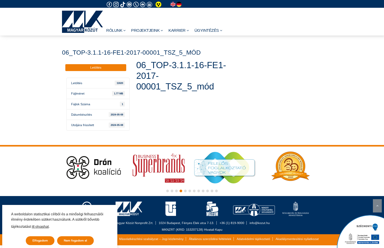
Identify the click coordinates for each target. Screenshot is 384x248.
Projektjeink (145, 30)
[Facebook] (110, 4)
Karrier (177, 30)
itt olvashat (40, 226)
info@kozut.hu (260, 223)
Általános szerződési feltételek (210, 239)
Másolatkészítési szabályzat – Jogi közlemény (151, 239)
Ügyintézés (206, 30)
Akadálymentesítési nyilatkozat (297, 239)
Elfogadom (40, 240)
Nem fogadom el (75, 240)
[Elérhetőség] (136, 4)
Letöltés (95, 67)
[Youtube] (130, 4)
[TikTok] (123, 4)
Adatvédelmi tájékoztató (253, 239)
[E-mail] (143, 4)
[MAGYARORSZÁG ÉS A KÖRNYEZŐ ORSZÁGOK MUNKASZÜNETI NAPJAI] (150, 4)
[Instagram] (116, 4)
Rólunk (114, 30)
